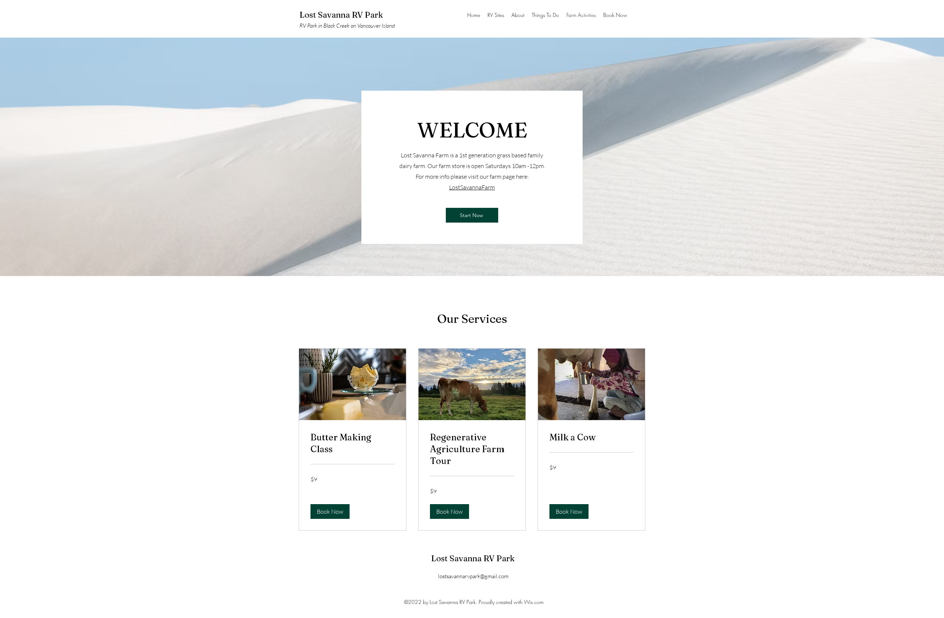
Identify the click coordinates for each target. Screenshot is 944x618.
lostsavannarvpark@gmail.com (473, 576)
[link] (352, 443)
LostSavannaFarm (472, 187)
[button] (330, 511)
